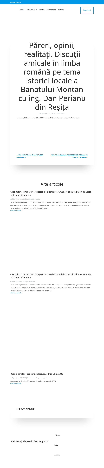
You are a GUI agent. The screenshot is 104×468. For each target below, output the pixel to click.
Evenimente (51, 10)
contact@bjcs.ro (15, 2)
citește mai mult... (16, 210)
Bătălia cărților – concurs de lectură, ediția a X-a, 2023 (36, 373)
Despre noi (31, 10)
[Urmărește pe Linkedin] (21, 436)
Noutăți (61, 10)
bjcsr (43, 113)
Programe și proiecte (43, 378)
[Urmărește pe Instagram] (26, 436)
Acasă (22, 10)
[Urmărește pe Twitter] (16, 436)
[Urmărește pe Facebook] (12, 436)
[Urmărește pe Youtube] (30, 436)
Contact (87, 10)
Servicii (41, 10)
